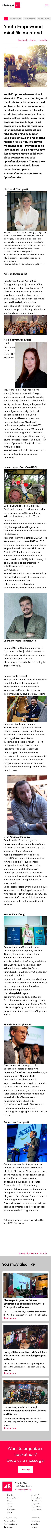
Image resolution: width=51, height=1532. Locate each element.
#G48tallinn (29, 18)
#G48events (44, 18)
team (9, 1507)
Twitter (33, 40)
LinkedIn (42, 40)
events (10, 1495)
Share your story (10, 1518)
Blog (9, 1501)
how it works (12, 1498)
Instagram (35, 1521)
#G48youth (15, 18)
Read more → (9, 1318)
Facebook (22, 40)
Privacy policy (9, 1521)
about (9, 1504)
